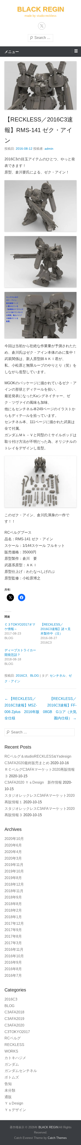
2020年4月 (13, 852)
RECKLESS (14, 1045)
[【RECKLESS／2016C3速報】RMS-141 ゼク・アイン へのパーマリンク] (40, 85)
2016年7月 (13, 975)
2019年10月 (14, 871)
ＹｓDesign (15, 1103)
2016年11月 (13, 949)
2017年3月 (13, 943)
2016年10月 (14, 956)
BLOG (34, 675)
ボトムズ (11, 1077)
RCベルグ (12, 1038)
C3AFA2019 (14, 1019)
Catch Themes (57, 1138)
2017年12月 (14, 923)
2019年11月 (13, 865)
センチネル (57, 675)
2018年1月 (13, 917)
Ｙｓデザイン (15, 1110)
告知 (8, 1084)
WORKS (11, 1051)
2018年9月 (13, 897)
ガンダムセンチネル (20, 1071)
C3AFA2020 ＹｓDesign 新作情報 (33, 782)
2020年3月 (13, 858)
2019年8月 (13, 878)
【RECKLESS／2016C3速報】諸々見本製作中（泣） (55, 629)
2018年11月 (13, 891)
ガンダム (11, 1064)
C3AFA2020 (14, 1025)
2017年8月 (13, 936)
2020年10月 (14, 839)
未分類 (9, 1090)
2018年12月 (14, 884)
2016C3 (21, 675)
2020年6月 (13, 845)
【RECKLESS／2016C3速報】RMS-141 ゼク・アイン (38, 130)
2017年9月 (13, 930)
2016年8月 (13, 969)
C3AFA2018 (14, 1012)
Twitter (41, 26)
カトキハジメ (15, 1058)
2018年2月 (13, 910)
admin (49, 148)
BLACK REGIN (40, 9)
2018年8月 (13, 904)
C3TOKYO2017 (17, 1032)
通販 (8, 1097)
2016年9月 (13, 962)
